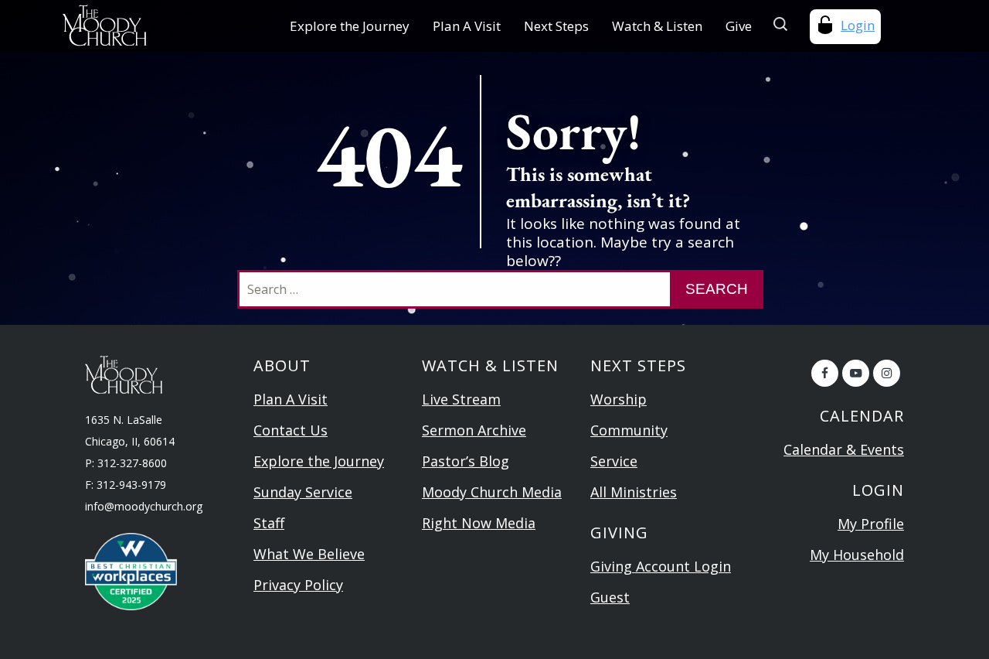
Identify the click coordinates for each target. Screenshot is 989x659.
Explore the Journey (350, 26)
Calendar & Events (843, 449)
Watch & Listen (657, 26)
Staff (268, 523)
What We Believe (309, 554)
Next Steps (556, 26)
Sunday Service (302, 492)
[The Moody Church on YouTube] (855, 373)
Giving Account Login (660, 566)
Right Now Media (478, 523)
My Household (857, 554)
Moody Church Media (492, 492)
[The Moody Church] (138, 25)
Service (613, 461)
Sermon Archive (474, 430)
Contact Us (290, 430)
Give (739, 26)
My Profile (871, 523)
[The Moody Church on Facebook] (824, 373)
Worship (618, 399)
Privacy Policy (298, 584)
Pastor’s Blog (465, 461)
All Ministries (633, 492)
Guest (610, 597)
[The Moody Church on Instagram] (886, 373)
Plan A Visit (467, 26)
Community (629, 430)
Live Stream (461, 399)
